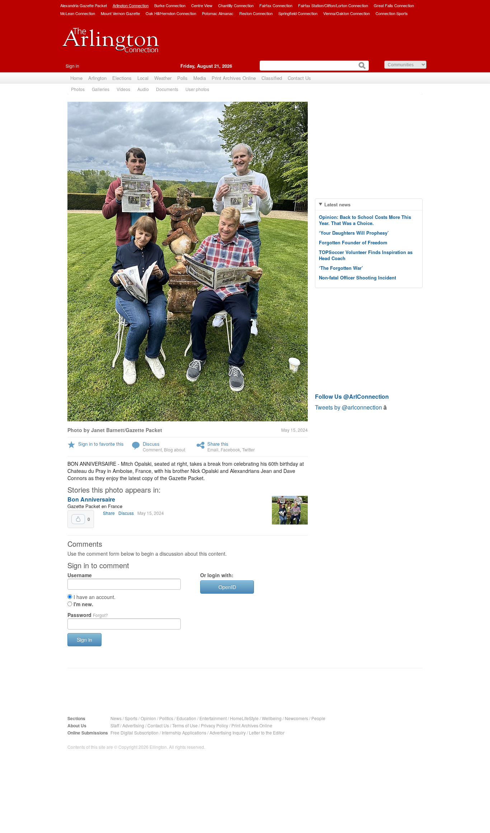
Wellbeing (272, 718)
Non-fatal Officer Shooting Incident (357, 277)
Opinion (148, 718)
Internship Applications (184, 732)
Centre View (201, 5)
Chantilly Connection (236, 5)
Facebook (230, 449)
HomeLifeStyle (244, 718)
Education (186, 718)
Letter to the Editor (266, 732)
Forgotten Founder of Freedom (353, 242)
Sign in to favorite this (101, 443)
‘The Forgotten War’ (341, 267)
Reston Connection (256, 13)
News (116, 718)
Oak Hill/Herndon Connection (171, 13)
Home (76, 78)
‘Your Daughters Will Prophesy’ (354, 232)
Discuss (151, 443)
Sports (131, 718)
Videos (123, 89)
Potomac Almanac (218, 13)
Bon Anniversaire (91, 499)
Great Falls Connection (394, 5)
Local (143, 78)
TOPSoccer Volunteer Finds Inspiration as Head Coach (366, 255)
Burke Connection (169, 5)
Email (212, 449)
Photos (78, 89)
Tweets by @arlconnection (349, 407)
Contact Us (299, 78)
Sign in (72, 66)
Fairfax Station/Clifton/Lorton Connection (333, 5)
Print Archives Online (234, 78)
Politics (166, 718)
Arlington (97, 78)
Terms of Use (185, 725)
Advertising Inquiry (227, 732)
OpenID (227, 586)
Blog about (174, 449)
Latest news (337, 204)
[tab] (368, 204)
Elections (122, 78)
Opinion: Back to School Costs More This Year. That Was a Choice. (365, 220)
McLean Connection (77, 13)
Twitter (248, 449)
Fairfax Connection (275, 5)
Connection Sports (392, 13)
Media (199, 78)
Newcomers (296, 718)
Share (109, 513)
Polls (182, 78)
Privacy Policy (214, 725)
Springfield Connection (297, 13)
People (318, 718)
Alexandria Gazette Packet (83, 5)
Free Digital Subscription (134, 732)
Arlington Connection (131, 5)
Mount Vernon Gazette (120, 13)
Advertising (133, 725)
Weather (162, 78)
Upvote (78, 519)
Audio (143, 89)
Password (87, 614)
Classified (272, 78)
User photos (197, 89)
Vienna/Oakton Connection (346, 13)
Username (79, 575)
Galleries (100, 89)
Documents (167, 89)
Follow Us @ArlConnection (352, 396)
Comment (152, 449)
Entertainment (213, 718)
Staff (114, 725)
